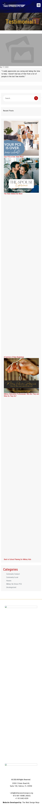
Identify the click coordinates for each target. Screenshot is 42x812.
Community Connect (13, 574)
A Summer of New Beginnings (14, 357)
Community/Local (12, 577)
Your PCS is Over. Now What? (14, 157)
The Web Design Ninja (30, 802)
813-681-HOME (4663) (22, 796)
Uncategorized (11, 587)
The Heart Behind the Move (13, 194)
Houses (8, 581)
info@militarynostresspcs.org (22, 793)
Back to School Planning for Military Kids (17, 559)
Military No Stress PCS (14, 584)
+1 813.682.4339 (21, 798)
